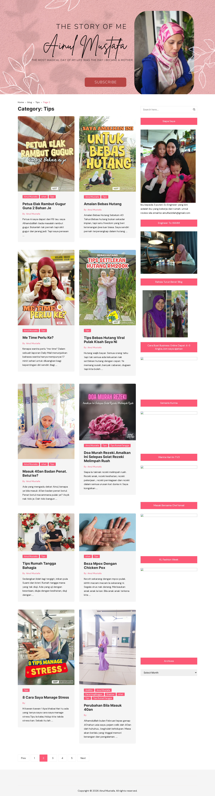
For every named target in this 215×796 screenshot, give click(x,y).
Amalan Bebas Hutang (103, 204)
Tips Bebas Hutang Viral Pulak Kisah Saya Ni (104, 340)
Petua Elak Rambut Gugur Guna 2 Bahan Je (44, 206)
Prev (23, 758)
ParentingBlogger (93, 694)
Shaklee (110, 694)
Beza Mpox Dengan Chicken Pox (100, 566)
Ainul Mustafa (30, 196)
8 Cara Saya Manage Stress (46, 697)
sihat (43, 196)
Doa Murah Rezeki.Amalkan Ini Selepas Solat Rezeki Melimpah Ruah (107, 457)
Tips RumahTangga (120, 445)
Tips (52, 196)
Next (83, 758)
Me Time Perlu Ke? (38, 337)
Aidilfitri (89, 690)
